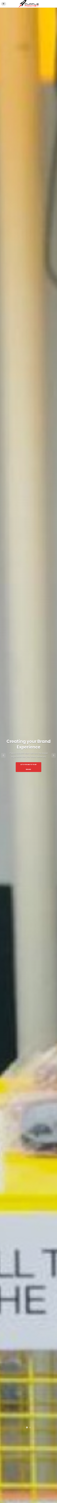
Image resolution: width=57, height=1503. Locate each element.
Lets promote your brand (28, 767)
